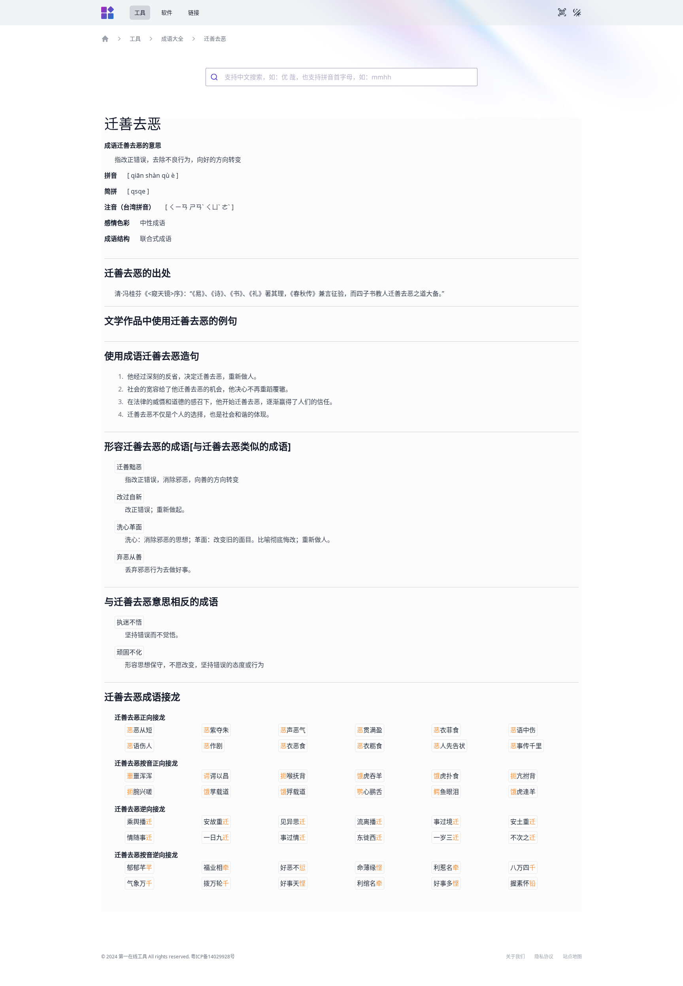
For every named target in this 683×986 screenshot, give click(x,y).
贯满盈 (369, 730)
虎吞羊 (369, 775)
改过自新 (129, 497)
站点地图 (572, 957)
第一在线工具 (133, 956)
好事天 (293, 883)
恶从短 (139, 730)
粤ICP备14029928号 (213, 956)
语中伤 (523, 730)
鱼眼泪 (446, 791)
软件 (166, 12)
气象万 (139, 883)
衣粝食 (369, 745)
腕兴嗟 (139, 791)
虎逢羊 (523, 791)
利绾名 (369, 883)
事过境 (446, 821)
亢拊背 (523, 775)
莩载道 (216, 791)
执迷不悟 (129, 622)
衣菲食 (446, 730)
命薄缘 (369, 867)
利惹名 (446, 867)
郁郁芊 (139, 867)
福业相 (216, 867)
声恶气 (293, 730)
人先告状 (449, 745)
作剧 (213, 745)
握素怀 (523, 883)
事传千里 (526, 745)
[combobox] (341, 77)
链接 (193, 12)
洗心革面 (129, 527)
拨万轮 (216, 883)
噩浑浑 (139, 775)
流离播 (369, 821)
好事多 (446, 883)
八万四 (523, 867)
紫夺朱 (216, 730)
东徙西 (369, 837)
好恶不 (293, 867)
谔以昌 (216, 775)
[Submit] (215, 77)
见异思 (293, 821)
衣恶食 (293, 745)
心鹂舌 (369, 791)
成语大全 (172, 38)
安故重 (216, 821)
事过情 (293, 837)
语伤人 (139, 745)
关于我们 (515, 957)
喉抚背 (293, 775)
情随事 (139, 837)
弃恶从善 (129, 557)
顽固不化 (129, 652)
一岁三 (446, 837)
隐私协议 (543, 957)
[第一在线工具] (107, 12)
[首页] (105, 39)
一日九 (216, 837)
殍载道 (293, 791)
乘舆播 (139, 821)
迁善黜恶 (129, 467)
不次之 (523, 837)
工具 (139, 12)
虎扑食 (446, 775)
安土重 (523, 821)
